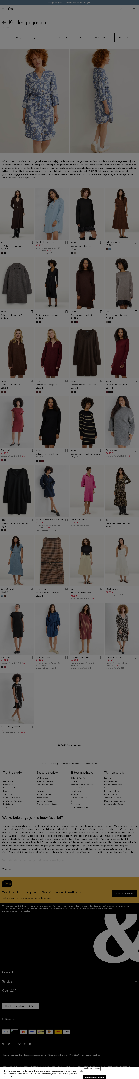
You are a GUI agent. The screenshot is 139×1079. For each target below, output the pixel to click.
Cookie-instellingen (92, 1068)
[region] (69, 1073)
